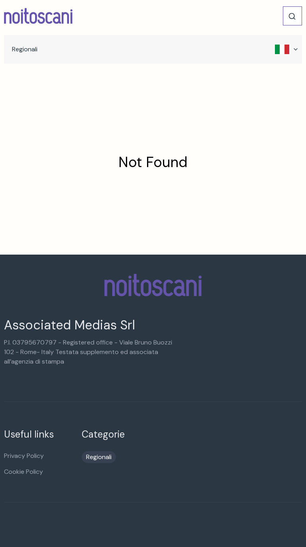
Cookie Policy (23, 471)
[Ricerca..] (292, 16)
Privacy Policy (24, 456)
